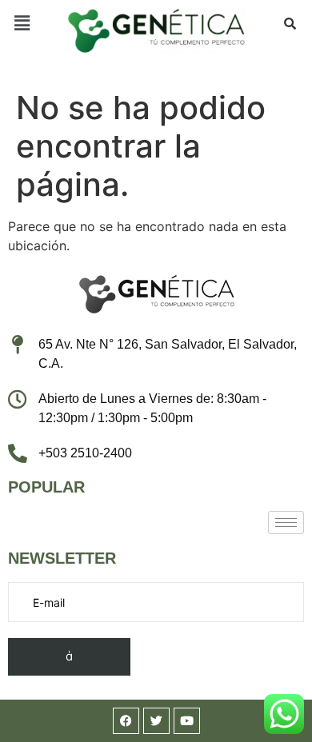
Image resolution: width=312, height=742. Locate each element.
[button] (21, 23)
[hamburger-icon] (286, 522)
